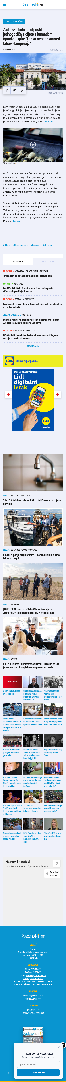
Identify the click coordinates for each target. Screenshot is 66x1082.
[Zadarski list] (33, 5)
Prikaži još (32, 346)
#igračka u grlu (20, 245)
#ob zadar (47, 245)
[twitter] (14, 90)
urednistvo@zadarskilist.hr (33, 995)
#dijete (6, 245)
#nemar (35, 245)
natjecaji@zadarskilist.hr (33, 978)
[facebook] (7, 90)
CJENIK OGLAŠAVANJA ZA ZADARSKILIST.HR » (33, 981)
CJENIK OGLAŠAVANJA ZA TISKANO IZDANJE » (33, 984)
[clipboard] (22, 90)
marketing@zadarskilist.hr (36, 975)
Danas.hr (48, 121)
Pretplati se (38, 1072)
